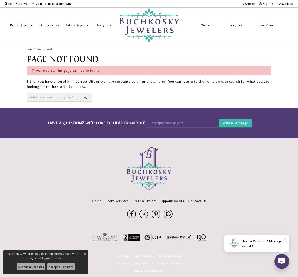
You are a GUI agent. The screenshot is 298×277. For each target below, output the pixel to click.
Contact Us (197, 201)
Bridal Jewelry (21, 25)
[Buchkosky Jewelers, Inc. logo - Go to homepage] (149, 25)
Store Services (117, 201)
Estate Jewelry (77, 25)
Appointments (172, 201)
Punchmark (156, 271)
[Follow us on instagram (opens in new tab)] (143, 214)
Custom (207, 25)
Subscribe (235, 123)
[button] (248, 3)
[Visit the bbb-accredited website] (131, 237)
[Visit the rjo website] (201, 237)
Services (235, 25)
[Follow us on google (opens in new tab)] (168, 214)
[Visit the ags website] (104, 237)
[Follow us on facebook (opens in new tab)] (131, 214)
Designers (103, 25)
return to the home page (202, 81)
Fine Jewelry (49, 25)
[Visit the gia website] (153, 237)
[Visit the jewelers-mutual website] (178, 237)
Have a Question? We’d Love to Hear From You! (96, 123)
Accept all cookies (61, 267)
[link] (15, 3)
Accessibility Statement (169, 256)
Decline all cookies (31, 267)
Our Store (266, 25)
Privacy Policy (123, 256)
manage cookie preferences (42, 258)
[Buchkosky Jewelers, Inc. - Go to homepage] (149, 169)
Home (30, 49)
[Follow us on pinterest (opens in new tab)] (156, 214)
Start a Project (145, 201)
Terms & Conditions (144, 256)
